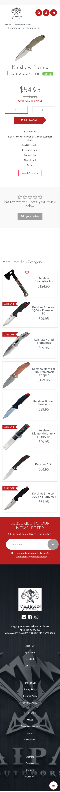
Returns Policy (30, 695)
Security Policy (30, 702)
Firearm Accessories (30, 726)
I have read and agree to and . (31, 554)
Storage (30, 769)
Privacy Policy (39, 556)
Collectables (30, 739)
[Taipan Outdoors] (16, 12)
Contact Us (30, 665)
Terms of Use (30, 682)
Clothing (30, 756)
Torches (30, 763)
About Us (30, 645)
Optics (30, 733)
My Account (30, 652)
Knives (30, 719)
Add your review (30, 216)
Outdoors (30, 776)
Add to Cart (30, 120)
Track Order (30, 659)
